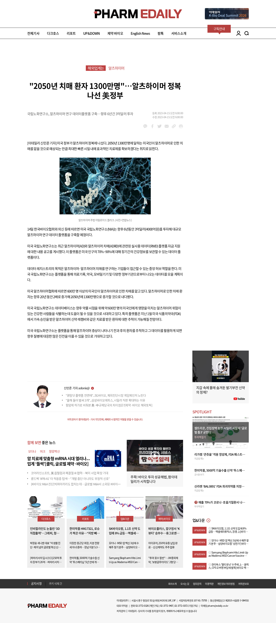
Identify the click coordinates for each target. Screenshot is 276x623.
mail (166, 126)
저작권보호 (243, 583)
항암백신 (54, 451)
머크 (42, 451)
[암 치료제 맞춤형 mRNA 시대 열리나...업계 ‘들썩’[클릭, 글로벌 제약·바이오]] (108, 458)
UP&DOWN (91, 33)
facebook (152, 126)
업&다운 (125, 519)
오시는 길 (184, 583)
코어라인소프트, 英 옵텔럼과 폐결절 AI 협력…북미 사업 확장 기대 (69, 473)
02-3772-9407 (166, 605)
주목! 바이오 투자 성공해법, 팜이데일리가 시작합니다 (153, 479)
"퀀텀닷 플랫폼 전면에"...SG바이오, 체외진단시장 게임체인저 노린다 (106, 395)
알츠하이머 (116, 68)
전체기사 (33, 33)
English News (140, 33)
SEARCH (246, 33)
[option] (78, 584)
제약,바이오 (164, 519)
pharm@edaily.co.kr (217, 605)
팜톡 (161, 33)
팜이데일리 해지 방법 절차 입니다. (67, 584)
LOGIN (237, 33)
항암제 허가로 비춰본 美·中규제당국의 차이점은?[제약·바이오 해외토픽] (109, 405)
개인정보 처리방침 (226, 583)
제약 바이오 (115, 33)
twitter (159, 126)
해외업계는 (96, 68)
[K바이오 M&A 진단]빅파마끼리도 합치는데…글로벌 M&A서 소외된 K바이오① (77, 484)
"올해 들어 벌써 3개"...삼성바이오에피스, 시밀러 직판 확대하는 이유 (105, 400)
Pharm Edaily (47, 606)
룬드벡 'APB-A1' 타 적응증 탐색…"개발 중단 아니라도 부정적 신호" (70, 478)
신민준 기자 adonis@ (77, 388)
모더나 (32, 451)
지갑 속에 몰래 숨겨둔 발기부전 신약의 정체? (220, 390)
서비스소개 (178, 33)
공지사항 (36, 583)
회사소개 (172, 583)
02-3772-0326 (142, 605)
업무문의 (197, 583)
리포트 (71, 33)
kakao (145, 126)
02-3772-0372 (181, 605)
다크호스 (53, 33)
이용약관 (209, 583)
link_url (174, 126)
